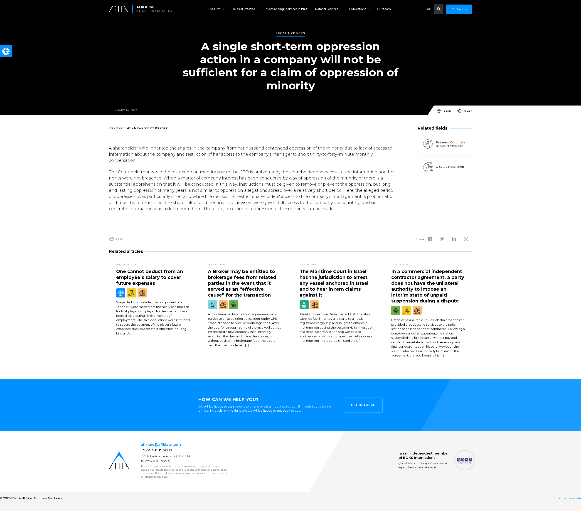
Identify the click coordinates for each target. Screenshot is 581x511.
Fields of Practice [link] (243, 9)
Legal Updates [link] (290, 33)
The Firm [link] (214, 9)
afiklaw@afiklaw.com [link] (161, 444)
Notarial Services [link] (326, 9)
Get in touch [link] (363, 405)
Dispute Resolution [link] (450, 167)
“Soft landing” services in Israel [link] (287, 9)
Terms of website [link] (569, 498)
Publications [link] (357, 9)
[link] (6, 51)
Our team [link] (384, 9)
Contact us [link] (459, 9)
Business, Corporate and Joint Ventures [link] (450, 144)
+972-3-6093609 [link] (156, 450)
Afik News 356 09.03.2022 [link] (147, 128)
